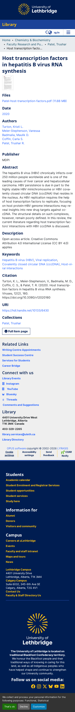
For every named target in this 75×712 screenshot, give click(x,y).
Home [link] (6, 40)
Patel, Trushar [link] (57, 44)
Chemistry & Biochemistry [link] (32, 40)
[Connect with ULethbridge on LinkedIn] (62, 686)
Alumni (10, 515)
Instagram (12, 383)
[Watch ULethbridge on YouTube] (56, 686)
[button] (47, 32)
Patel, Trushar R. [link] (13, 143)
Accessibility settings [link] (29, 454)
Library (9, 24)
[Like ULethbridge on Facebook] (33, 686)
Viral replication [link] (46, 260)
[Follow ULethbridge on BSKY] (51, 686)
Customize (39, 706)
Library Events (11, 378)
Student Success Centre (17, 355)
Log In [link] (56, 32)
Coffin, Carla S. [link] (12, 139)
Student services (17, 495)
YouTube (12, 388)
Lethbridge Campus (18, 569)
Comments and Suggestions (21, 404)
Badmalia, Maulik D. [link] (15, 135)
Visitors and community (21, 526)
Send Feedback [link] (48, 454)
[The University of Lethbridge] (37, 629)
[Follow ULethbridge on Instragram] (39, 686)
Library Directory (13, 439)
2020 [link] (5, 114)
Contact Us (13, 591)
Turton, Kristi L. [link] (12, 127)
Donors (10, 520)
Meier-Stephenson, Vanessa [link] (21, 131)
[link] (37, 101)
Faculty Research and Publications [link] (25, 44)
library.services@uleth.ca (18, 434)
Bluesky (11, 394)
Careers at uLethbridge (21, 540)
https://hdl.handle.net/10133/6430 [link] (25, 310)
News (9, 561)
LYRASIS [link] (62, 448)
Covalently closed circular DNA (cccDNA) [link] (31, 264)
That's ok (9, 706)
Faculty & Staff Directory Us (23, 595)
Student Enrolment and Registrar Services (33, 485)
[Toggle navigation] (68, 32)
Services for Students (16, 360)
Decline (24, 706)
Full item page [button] (17, 331)
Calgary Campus (16, 580)
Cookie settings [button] (9, 454)
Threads (11, 399)
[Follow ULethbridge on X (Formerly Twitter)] (45, 686)
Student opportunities (20, 490)
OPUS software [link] (16, 448)
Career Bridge (11, 365)
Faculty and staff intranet (22, 551)
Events (10, 545)
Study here (13, 501)
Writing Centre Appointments (21, 349)
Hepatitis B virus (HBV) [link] (18, 260)
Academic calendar (18, 479)
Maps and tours (15, 556)
